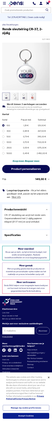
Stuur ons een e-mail (10, 316)
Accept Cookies (26, 416)
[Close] (49, 377)
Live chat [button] (5, 313)
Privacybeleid (7, 337)
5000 (9, 153)
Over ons (5, 359)
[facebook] (4, 351)
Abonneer (43, 331)
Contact (30, 367)
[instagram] (10, 351)
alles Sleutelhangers (10, 25)
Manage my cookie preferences (26, 408)
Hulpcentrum (32, 350)
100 (8, 125)
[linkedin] (15, 351)
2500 (9, 147)
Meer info (16, 197)
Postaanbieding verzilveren (37, 361)
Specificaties (12, 235)
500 (9, 136)
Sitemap (30, 364)
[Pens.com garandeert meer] (12, 302)
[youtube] (21, 351)
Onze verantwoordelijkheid (12, 366)
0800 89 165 (16, 319)
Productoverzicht (15, 209)
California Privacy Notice (23, 399)
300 (9, 131)
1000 (9, 142)
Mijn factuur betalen (35, 358)
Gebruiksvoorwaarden (10, 369)
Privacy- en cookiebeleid (11, 363)
